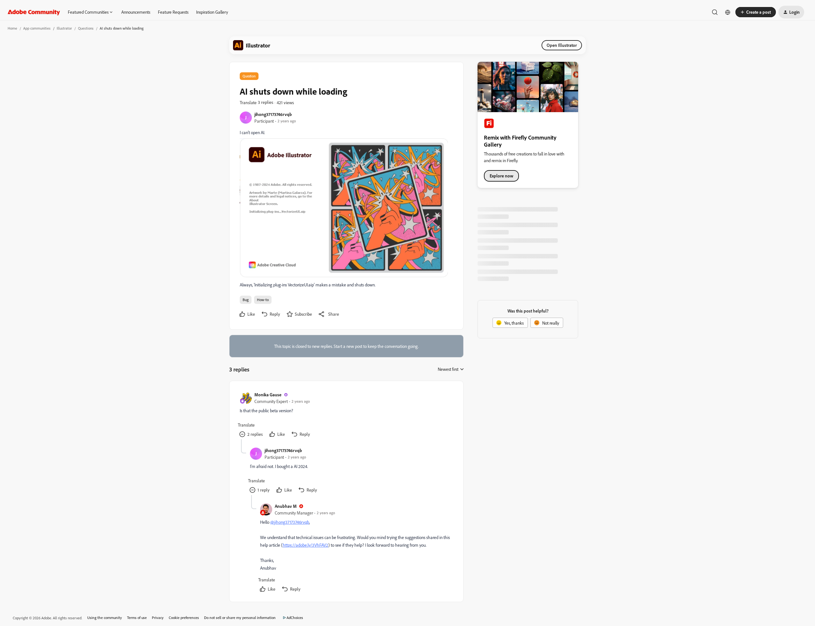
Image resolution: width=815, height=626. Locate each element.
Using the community (104, 617)
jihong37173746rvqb (273, 114)
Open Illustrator (562, 45)
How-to (263, 299)
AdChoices (295, 617)
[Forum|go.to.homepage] (34, 12)
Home (12, 28)
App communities (37, 28)
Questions (86, 28)
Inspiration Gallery (212, 12)
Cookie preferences (184, 617)
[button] (755, 12)
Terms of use (137, 617)
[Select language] (728, 12)
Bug (246, 299)
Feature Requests (173, 12)
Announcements (135, 12)
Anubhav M (286, 506)
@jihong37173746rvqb (289, 522)
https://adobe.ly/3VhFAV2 (305, 545)
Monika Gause (267, 394)
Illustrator (64, 28)
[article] (346, 415)
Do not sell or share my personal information (240, 617)
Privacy (158, 617)
